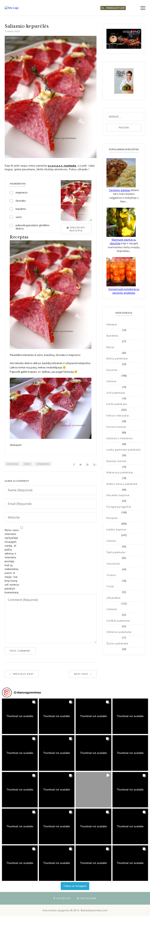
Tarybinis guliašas (119, 190)
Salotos (111, 541)
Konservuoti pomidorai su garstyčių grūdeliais (124, 291)
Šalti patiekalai (115, 552)
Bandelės (112, 335)
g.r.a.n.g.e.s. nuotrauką (62, 165)
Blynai (110, 347)
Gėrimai (111, 381)
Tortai (110, 586)
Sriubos (111, 575)
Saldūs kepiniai (116, 529)
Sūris (27, 464)
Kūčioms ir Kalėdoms (119, 438)
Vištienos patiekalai (118, 632)
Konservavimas (116, 427)
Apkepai (111, 324)
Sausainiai (113, 563)
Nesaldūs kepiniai (117, 495)
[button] (20, 716)
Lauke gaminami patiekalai (123, 449)
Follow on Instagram (75, 886)
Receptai (112, 518)
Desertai (111, 370)
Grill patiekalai (115, 392)
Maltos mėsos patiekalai (122, 484)
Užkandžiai (43, 464)
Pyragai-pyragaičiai (118, 506)
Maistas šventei (116, 461)
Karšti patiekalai (116, 404)
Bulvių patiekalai (117, 358)
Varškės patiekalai (118, 620)
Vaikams (111, 609)
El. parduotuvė (113, 7)
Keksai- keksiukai (117, 415)
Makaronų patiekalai (119, 472)
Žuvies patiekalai (117, 643)
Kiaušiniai (12, 464)
